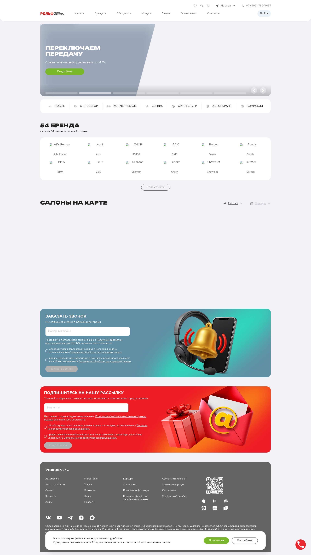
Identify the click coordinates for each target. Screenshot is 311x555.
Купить (79, 13)
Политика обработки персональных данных (135, 498)
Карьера (128, 479)
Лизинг (88, 496)
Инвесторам (91, 479)
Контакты (213, 13)
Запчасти (50, 496)
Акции (165, 13)
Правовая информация (136, 490)
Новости (89, 502)
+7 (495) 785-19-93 (258, 6)
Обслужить (123, 13)
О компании (188, 13)
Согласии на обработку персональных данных (95, 352)
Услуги (146, 13)
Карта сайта (169, 490)
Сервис (49, 490)
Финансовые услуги (173, 485)
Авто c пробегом (55, 485)
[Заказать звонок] (300, 544)
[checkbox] (88, 351)
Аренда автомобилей (174, 479)
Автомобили (52, 479)
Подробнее (65, 71)
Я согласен (216, 540)
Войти (264, 13)
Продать (100, 13)
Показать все (156, 187)
